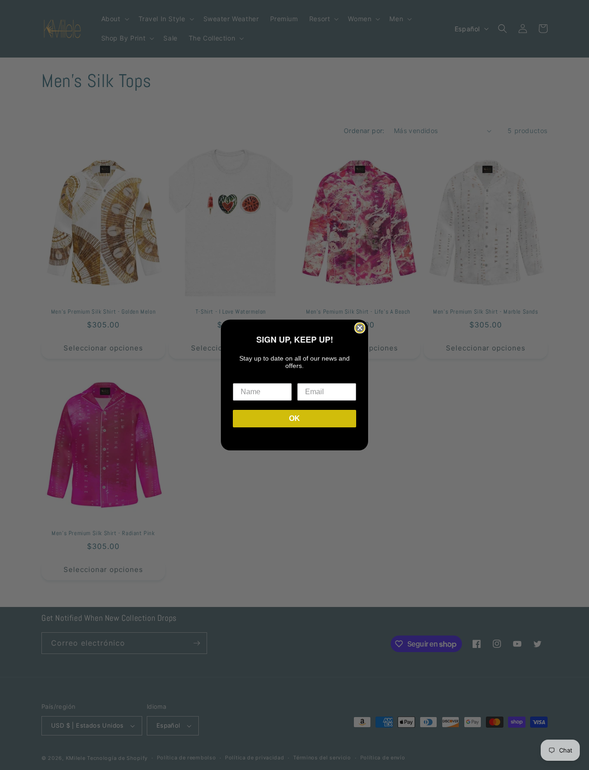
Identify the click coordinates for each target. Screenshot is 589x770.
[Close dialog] (359, 327)
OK (294, 418)
